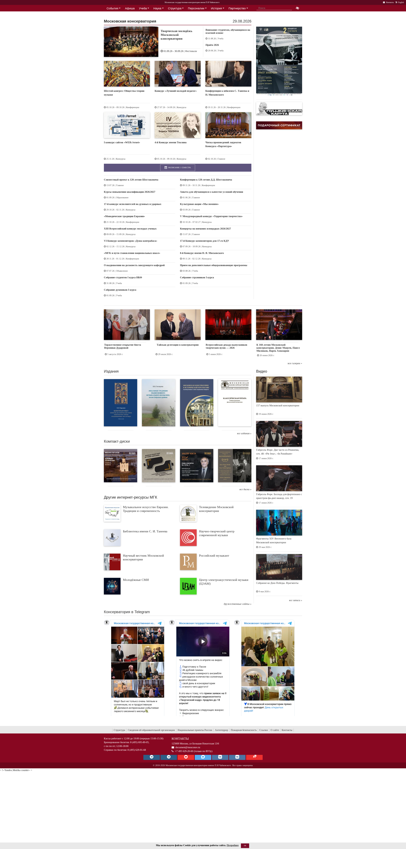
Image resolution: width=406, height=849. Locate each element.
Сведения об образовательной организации (151, 730)
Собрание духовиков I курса (120, 289)
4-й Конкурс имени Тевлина (171, 142)
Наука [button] (157, 8)
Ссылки (263, 730)
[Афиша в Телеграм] (254, 757)
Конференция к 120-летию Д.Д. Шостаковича (206, 179)
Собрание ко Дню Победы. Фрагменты (277, 583)
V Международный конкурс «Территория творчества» (211, 216)
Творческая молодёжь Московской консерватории (176, 34)
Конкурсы (181, 107)
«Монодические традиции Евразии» (124, 216)
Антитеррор (221, 730)
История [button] (216, 8)
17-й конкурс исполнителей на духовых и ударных (132, 204)
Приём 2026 (212, 45)
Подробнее (233, 845)
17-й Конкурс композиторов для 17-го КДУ (204, 240)
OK (245, 845)
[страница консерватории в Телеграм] (151, 757)
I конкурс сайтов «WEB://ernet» (122, 142)
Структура (119, 730)
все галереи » (295, 363)
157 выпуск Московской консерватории (277, 405)
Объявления (122, 271)
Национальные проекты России (195, 730)
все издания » (244, 433)
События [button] (112, 8)
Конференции (132, 107)
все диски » (245, 489)
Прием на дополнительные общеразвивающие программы (213, 265)
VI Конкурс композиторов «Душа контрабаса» (130, 240)
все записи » (295, 600)
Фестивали (191, 51)
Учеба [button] (143, 8)
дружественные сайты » (237, 604)
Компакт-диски (117, 441)
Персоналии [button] (196, 8)
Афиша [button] (130, 8)
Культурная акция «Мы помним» (199, 204)
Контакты (287, 730)
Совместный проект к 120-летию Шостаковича (131, 179)
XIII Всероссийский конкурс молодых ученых (130, 228)
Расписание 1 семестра (179, 167)
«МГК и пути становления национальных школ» (132, 253)
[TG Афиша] (168, 757)
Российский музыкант (214, 555)
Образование (122, 197)
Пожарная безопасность (244, 730)
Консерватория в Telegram (127, 612)
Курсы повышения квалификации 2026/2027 (129, 191)
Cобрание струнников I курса (197, 277)
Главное (221, 159)
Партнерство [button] (237, 8)
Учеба (220, 38)
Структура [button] (174, 8)
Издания (111, 371)
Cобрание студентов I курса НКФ (123, 277)
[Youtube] (186, 757)
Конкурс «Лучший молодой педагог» (176, 91)
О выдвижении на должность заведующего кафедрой (134, 265)
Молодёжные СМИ (136, 579)
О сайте (275, 730)
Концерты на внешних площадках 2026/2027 (205, 228)
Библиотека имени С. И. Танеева (145, 531)
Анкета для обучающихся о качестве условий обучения (211, 191)
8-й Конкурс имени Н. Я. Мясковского (202, 253)
